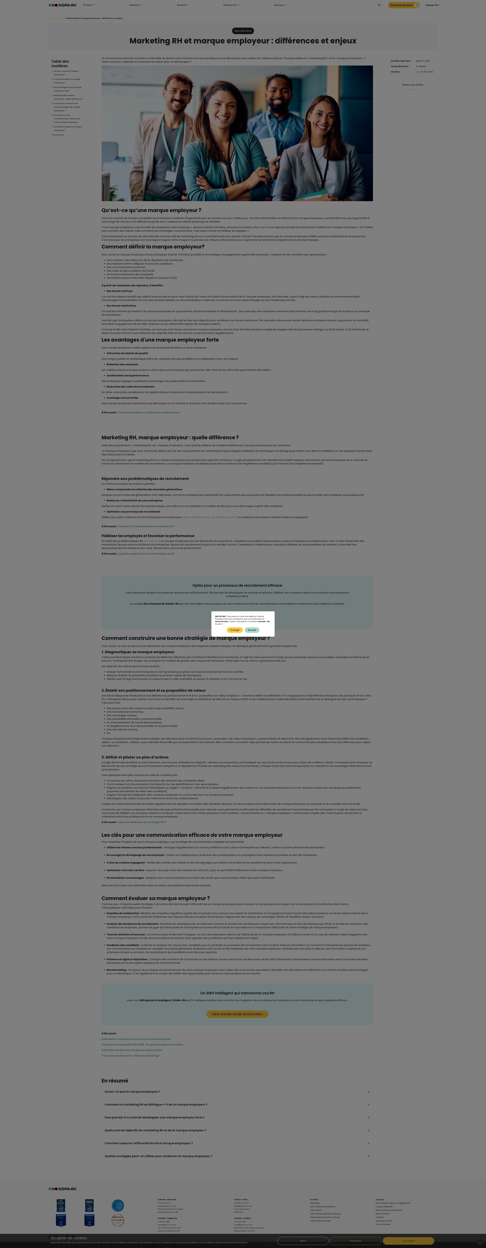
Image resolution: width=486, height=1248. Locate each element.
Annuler (252, 630)
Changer (235, 630)
